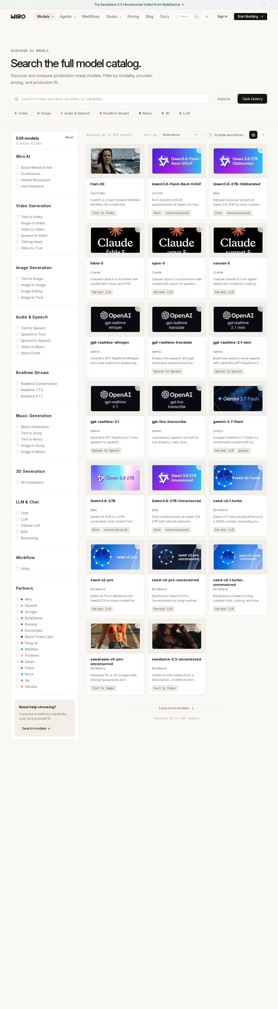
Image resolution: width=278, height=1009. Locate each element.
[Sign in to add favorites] (138, 150)
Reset (69, 137)
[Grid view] (253, 135)
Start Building (248, 16)
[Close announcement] (264, 5)
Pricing (133, 16)
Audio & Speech (77, 113)
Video (23, 113)
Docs (164, 16)
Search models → (36, 728)
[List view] (263, 135)
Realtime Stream (116, 113)
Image (46, 113)
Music (147, 113)
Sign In (222, 16)
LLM (186, 113)
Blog (149, 16)
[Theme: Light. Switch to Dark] (207, 16)
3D (167, 113)
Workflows (91, 16)
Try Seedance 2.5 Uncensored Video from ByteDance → (139, 4)
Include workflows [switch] (229, 135)
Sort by (150, 135)
